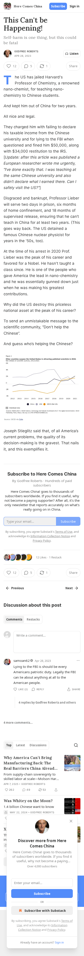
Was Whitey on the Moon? (28, 800)
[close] (71, 821)
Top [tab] (8, 745)
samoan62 (21, 660)
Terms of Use (63, 532)
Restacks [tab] (33, 619)
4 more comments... (18, 723)
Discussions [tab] (38, 745)
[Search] (75, 745)
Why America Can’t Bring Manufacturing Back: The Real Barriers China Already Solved (30, 763)
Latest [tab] (20, 745)
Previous (17, 588)
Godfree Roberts (26, 51)
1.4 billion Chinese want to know (29, 806)
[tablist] (23, 619)
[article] (42, 773)
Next (69, 588)
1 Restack (55, 557)
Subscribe (58, 6)
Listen (74, 54)
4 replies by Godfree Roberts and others (47, 702)
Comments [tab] (14, 619)
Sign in (75, 6)
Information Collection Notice (50, 536)
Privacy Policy (56, 930)
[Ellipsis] (78, 660)
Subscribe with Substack (45, 910)
